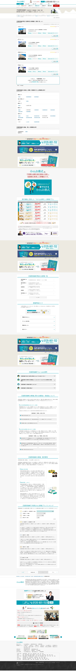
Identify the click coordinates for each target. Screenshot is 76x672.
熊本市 (38, 659)
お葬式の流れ (40, 644)
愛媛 (44, 658)
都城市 (19, 105)
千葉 (42, 654)
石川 (52, 655)
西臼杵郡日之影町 (37, 117)
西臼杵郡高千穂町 (29, 117)
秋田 (38, 653)
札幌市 (26, 653)
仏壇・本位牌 (27, 3)
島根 (37, 658)
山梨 (47, 655)
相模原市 (33, 654)
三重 (38, 655)
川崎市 (31, 654)
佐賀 (33, 659)
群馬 (49, 654)
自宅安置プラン (55, 645)
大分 (40, 659)
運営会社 (37, 662)
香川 (47, 658)
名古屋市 (25, 655)
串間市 (27, 101)
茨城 (47, 654)
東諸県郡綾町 (36, 96)
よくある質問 (38, 650)
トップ (23, 572)
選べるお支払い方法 (27, 647)
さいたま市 (39, 654)
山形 (40, 653)
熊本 (36, 659)
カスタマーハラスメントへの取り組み (50, 662)
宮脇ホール (36, 15)
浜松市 (33, 655)
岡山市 (30, 658)
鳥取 (35, 658)
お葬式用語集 (42, 651)
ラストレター (37, 646)
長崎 (31, 659)
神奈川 (26, 654)
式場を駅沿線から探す (34, 649)
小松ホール (19, 15)
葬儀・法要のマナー (35, 651)
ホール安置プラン (48, 645)
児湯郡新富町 (36, 109)
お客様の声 (33, 650)
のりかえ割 (25, 646)
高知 (42, 658)
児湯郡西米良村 (44, 109)
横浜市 (28, 654)
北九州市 (25, 659)
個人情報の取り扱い (41, 662)
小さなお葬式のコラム (27, 651)
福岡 (23, 659)
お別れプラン (42, 645)
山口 (33, 658)
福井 (50, 655)
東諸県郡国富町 (28, 96)
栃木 (52, 654)
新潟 (40, 655)
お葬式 (20, 3)
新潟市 (43, 655)
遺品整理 (56, 3)
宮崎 (43, 659)
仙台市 (35, 653)
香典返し (41, 3)
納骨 (48, 3)
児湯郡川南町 (20, 111)
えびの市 (27, 121)
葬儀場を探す (33, 572)
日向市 (27, 115)
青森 (28, 653)
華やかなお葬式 (31, 646)
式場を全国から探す (27, 649)
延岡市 (19, 115)
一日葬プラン (26, 645)
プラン (53, 572)
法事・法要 (34, 3)
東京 (23, 654)
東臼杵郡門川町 (36, 115)
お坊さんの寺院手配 (48, 646)
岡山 (28, 658)
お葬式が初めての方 (34, 644)
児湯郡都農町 (28, 111)
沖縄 (48, 659)
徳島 (40, 658)
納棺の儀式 (42, 646)
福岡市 (28, 659)
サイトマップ (58, 662)
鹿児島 (46, 659)
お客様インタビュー (27, 650)
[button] (15, 637)
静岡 (28, 655)
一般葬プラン (37, 645)
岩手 (31, 653)
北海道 (24, 653)
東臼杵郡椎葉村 (52, 115)
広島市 (25, 658)
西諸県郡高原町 (36, 121)
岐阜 (36, 655)
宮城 (33, 653)
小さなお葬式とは (26, 644)
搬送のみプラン (55, 646)
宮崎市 (19, 96)
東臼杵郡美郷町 (20, 117)
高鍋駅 (26, 131)
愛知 (23, 655)
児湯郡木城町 (52, 109)
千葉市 (45, 654)
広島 (23, 658)
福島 (42, 653)
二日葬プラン (31, 645)
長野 (45, 655)
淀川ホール (48, 15)
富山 (54, 655)
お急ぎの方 (56, 5)
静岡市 (31, 655)
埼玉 (36, 654)
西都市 (19, 109)
